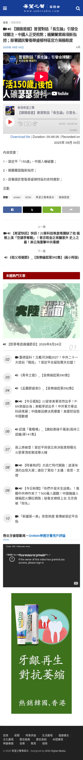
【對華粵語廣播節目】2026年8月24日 (33, 344)
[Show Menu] (5, 8)
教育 (33, 743)
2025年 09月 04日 (13, 47)
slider (17, 197)
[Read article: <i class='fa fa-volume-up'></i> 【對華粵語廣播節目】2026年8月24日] (41, 310)
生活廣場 (47, 735)
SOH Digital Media (55, 750)
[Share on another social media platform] (71, 209)
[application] (41, 565)
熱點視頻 (16, 22)
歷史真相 (41, 739)
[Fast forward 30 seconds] (35, 124)
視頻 (44, 743)
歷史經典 (25, 739)
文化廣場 (8, 739)
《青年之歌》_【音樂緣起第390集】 (44, 375)
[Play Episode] (9, 121)
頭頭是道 (64, 197)
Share (73, 130)
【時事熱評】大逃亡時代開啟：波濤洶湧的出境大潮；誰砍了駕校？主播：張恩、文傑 (47, 470)
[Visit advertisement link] (41, 653)
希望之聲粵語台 (45, 197)
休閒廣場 (58, 739)
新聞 (17, 735)
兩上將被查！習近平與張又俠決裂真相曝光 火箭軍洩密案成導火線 (45, 450)
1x (27, 123)
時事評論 (31, 735)
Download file (20, 136)
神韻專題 (8, 743)
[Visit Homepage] (41, 8)
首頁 (5, 22)
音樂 (22, 743)
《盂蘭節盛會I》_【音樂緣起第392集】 (46, 388)
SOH (28, 197)
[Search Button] (78, 8)
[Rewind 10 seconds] (20, 124)
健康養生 (64, 735)
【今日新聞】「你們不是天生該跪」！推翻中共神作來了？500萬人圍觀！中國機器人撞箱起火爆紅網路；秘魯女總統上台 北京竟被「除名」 (47, 495)
